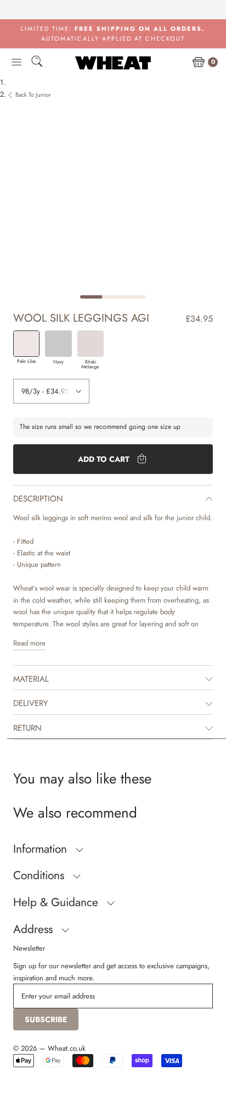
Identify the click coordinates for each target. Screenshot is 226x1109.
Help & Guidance (57, 902)
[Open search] (36, 62)
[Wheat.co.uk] (113, 63)
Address (34, 929)
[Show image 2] (113, 297)
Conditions (40, 875)
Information (41, 849)
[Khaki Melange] (90, 343)
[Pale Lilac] (26, 343)
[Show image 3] (135, 297)
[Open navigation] (16, 63)
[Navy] (58, 343)
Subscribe (46, 1019)
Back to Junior (33, 94)
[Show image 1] (91, 297)
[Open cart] (198, 63)
